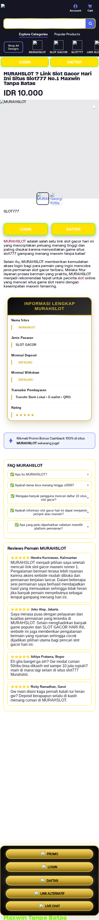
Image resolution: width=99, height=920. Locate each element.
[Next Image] (95, 150)
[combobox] (45, 23)
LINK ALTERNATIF (52, 893)
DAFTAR (74, 62)
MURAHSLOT (15, 241)
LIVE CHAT (52, 906)
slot (81, 278)
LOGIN (25, 62)
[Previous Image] (4, 150)
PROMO (52, 853)
